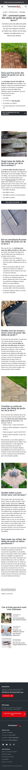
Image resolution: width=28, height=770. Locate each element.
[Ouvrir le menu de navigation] (2, 6)
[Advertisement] (14, 123)
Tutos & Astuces (13, 12)
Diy (3, 589)
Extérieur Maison (10, 589)
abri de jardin (16, 100)
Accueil (5, 12)
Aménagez (22, 12)
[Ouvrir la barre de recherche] (26, 6)
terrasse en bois (10, 179)
